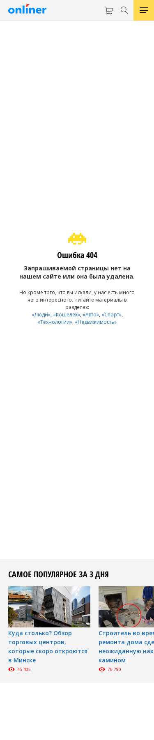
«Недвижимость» (96, 321)
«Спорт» (111, 314)
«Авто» (91, 314)
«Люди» (41, 314)
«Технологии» (54, 321)
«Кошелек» (66, 314)
